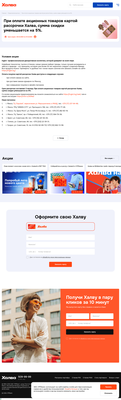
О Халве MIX (76, 378)
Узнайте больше (71, 389)
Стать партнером (101, 378)
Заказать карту (103, 5)
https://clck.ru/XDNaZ (25, 96)
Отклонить (108, 393)
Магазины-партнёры (62, 378)
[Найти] (70, 5)
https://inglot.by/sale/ (72, 94)
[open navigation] (117, 5)
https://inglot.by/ (9, 71)
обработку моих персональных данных (56, 257)
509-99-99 (24, 376)
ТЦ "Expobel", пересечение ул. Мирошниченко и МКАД (35, 104)
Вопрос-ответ (114, 378)
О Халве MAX (87, 378)
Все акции (109, 158)
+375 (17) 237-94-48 (70, 104)
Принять (108, 387)
